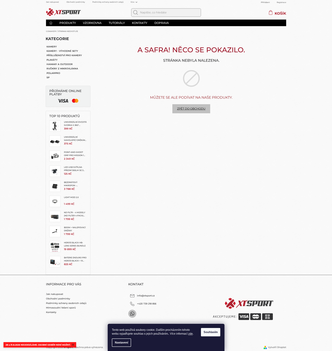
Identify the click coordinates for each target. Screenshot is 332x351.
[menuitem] (52, 23)
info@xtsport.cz (146, 295)
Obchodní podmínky (75, 2)
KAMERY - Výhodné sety (62, 50)
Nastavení (121, 342)
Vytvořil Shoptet (277, 347)
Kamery (52, 46)
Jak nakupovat (52, 2)
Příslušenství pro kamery (64, 55)
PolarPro (53, 73)
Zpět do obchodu (191, 108)
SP (48, 77)
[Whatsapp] (132, 314)
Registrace (281, 2)
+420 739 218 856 (146, 303)
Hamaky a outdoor (60, 64)
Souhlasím (211, 332)
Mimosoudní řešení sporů (61, 307)
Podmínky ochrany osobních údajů (108, 2)
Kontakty (51, 312)
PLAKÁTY (52, 59)
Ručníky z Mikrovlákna (62, 68)
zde (190, 333)
